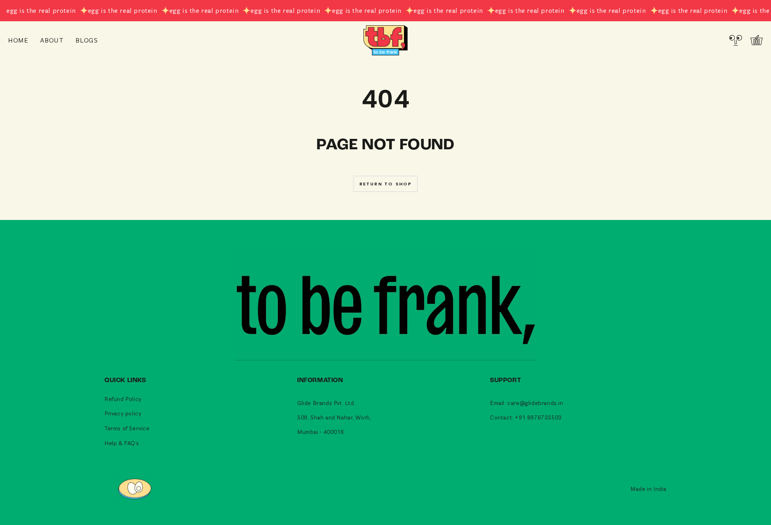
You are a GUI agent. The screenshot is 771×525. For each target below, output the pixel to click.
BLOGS (86, 40)
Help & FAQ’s (121, 443)
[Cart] (756, 40)
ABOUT (51, 40)
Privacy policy (122, 413)
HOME (18, 40)
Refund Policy (123, 399)
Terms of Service (127, 428)
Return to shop (385, 184)
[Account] (735, 40)
